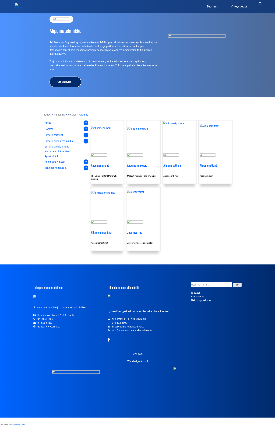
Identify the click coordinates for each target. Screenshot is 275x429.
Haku (237, 285)
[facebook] (109, 340)
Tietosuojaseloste (201, 300)
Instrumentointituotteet (57, 151)
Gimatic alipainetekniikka (59, 141)
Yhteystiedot (239, 6)
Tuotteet (212, 6)
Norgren (72, 114)
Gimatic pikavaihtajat (57, 146)
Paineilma (59, 114)
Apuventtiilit (51, 156)
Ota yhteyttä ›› (65, 81)
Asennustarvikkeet (55, 161)
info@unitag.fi (45, 322)
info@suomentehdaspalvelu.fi (128, 326)
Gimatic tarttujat (54, 135)
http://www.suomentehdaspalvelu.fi (132, 330)
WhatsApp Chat (18, 424)
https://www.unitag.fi (49, 326)
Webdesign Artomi (137, 361)
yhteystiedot (197, 296)
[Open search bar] (260, 3)
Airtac (48, 122)
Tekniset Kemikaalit (56, 167)
